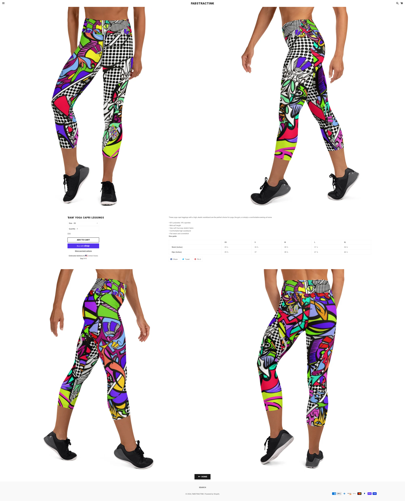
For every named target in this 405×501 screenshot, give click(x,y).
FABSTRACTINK (202, 3)
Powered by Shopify (212, 494)
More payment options (83, 251)
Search (202, 487)
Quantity (72, 229)
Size (70, 223)
